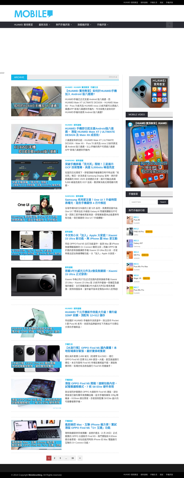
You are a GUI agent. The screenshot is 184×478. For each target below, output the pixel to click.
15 (73, 458)
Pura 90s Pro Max (141, 267)
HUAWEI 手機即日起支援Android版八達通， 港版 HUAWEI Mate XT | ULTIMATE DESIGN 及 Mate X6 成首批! (90, 131)
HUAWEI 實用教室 (131, 2)
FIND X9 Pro (139, 232)
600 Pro (137, 255)
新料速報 (144, 2)
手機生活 (153, 2)
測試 (161, 2)
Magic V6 (137, 278)
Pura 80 (137, 220)
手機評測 (169, 2)
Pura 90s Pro (139, 290)
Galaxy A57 (138, 243)
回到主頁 (112, 77)
